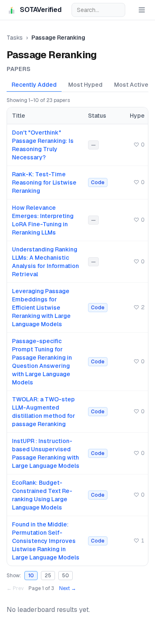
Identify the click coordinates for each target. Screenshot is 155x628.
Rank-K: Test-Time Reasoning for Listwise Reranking (44, 182)
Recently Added (34, 84)
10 (31, 575)
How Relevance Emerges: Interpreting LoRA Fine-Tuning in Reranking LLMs (43, 220)
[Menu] (141, 10)
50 (65, 575)
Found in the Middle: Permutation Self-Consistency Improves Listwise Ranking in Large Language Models (45, 541)
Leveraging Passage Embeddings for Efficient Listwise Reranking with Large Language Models (41, 307)
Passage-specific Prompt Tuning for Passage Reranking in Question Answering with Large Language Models (42, 361)
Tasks (15, 37)
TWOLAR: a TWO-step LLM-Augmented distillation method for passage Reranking (43, 412)
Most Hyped (85, 84)
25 (48, 575)
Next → (67, 588)
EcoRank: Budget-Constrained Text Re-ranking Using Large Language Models (42, 495)
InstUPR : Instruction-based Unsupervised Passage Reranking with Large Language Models (45, 453)
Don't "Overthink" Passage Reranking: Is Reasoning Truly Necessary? (43, 145)
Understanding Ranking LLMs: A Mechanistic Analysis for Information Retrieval (45, 262)
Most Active (131, 84)
